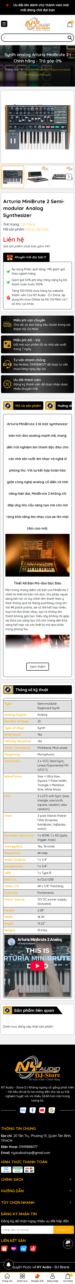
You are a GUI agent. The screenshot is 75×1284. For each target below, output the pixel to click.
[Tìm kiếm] (70, 38)
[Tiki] (23, 1248)
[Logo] (37, 24)
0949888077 (28, 1147)
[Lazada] (14, 1248)
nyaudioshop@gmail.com (30, 1153)
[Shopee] (4, 1248)
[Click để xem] (37, 127)
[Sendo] (33, 1248)
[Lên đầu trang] (66, 1259)
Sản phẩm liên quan (34, 1010)
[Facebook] (32, 1110)
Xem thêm (37, 667)
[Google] (52, 1110)
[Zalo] (23, 1110)
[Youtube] (42, 1110)
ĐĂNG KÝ (64, 1230)
